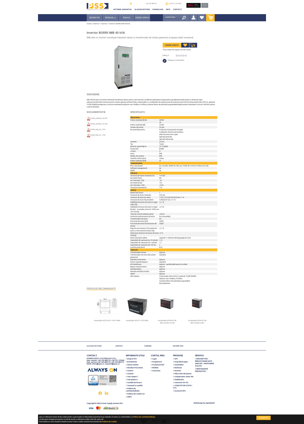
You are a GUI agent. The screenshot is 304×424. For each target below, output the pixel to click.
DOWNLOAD (158, 9)
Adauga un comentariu (176, 60)
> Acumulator (178, 365)
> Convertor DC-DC (180, 382)
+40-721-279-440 (175, 3)
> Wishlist (154, 368)
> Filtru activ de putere (182, 374)
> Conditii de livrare (134, 382)
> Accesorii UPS (179, 391)
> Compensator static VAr (183, 377)
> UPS (175, 359)
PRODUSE (109, 18)
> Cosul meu (155, 371)
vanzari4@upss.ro (112, 364)
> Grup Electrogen (180, 362)
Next (151, 66)
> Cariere (129, 371)
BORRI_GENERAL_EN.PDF (98, 118)
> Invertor (177, 371)
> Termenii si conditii (134, 385)
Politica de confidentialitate (144, 417)
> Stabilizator (178, 380)
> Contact (129, 374)
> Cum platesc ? (132, 380)
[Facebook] (100, 393)
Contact (177, 9)
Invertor (96, 24)
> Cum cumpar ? (132, 377)
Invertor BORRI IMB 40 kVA (119, 24)
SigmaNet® (210, 403)
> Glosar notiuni (132, 365)
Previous (88, 66)
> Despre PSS (131, 359)
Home (89, 24)
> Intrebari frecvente (134, 368)
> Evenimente (131, 362)
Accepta (263, 418)
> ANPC (129, 397)
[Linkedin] (106, 393)
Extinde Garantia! (123, 9)
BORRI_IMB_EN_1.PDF (97, 129)
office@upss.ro (98, 364)
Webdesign (198, 403)
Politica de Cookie (109, 422)
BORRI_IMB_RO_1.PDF (98, 135)
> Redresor (177, 368)
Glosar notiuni (142, 9)
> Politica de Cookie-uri (135, 394)
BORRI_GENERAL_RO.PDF (99, 124)
